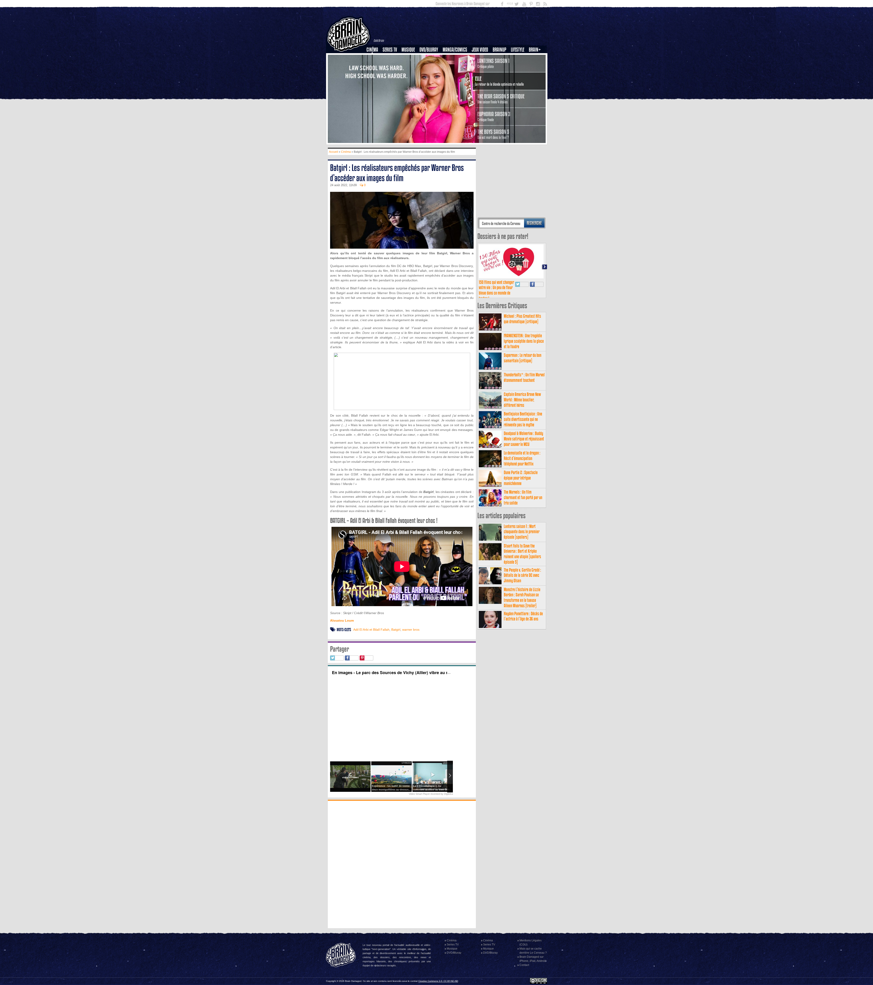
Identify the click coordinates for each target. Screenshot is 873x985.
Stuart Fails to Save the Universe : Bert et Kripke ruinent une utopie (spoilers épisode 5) (522, 554)
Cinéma (372, 50)
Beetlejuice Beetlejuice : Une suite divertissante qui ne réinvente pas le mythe (523, 419)
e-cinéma (374, 72)
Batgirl (395, 629)
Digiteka (448, 793)
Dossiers (374, 65)
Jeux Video (480, 50)
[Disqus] (402, 864)
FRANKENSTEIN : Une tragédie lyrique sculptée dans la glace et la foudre (524, 341)
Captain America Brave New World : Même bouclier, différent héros (522, 400)
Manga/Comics (455, 50)
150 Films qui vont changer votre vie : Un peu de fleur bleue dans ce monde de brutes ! (496, 290)
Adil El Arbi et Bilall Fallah (371, 629)
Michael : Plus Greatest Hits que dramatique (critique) (522, 318)
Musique (408, 50)
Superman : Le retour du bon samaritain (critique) (522, 357)
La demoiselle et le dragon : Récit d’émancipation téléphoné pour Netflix (522, 458)
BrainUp (499, 50)
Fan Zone (536, 57)
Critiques (374, 57)
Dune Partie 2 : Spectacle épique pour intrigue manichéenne (521, 478)
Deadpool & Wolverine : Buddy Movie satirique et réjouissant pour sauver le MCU (524, 439)
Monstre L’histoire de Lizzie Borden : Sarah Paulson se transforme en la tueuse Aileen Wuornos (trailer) (522, 597)
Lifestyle (517, 50)
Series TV (390, 50)
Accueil (333, 151)
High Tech (519, 72)
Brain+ (535, 50)
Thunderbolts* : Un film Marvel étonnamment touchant (524, 377)
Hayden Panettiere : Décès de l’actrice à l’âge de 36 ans (523, 616)
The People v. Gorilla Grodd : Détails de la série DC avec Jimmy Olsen (522, 575)
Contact (524, 965)
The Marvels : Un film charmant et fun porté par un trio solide (523, 497)
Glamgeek (519, 65)
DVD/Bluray (428, 50)
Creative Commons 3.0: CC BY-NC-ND (438, 981)
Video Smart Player (419, 793)
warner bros (410, 629)
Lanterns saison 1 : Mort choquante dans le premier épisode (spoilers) (521, 532)
